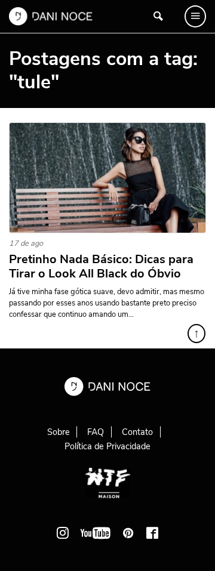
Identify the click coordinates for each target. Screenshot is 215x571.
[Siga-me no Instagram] (63, 533)
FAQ (95, 432)
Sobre (58, 432)
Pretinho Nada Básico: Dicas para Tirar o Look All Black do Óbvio (101, 266)
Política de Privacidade (107, 446)
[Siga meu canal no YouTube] (95, 533)
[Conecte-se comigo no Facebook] (152, 533)
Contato (137, 432)
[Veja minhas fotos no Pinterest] (128, 533)
